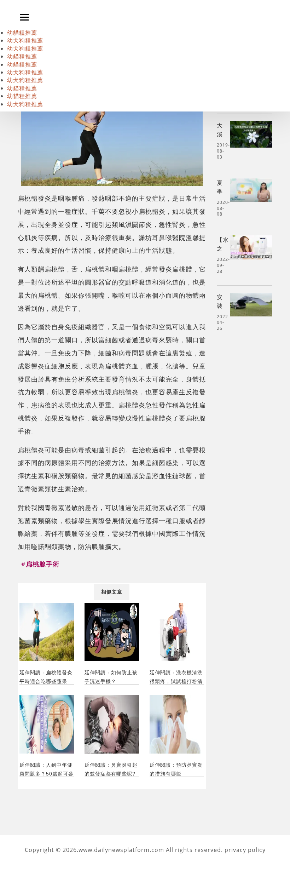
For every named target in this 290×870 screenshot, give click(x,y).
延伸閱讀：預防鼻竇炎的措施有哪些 (176, 769)
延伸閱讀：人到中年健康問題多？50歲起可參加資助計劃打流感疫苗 (46, 769)
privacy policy (245, 850)
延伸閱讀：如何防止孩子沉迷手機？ (111, 677)
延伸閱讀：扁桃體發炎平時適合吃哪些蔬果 (45, 677)
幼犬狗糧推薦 (25, 40)
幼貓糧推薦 (22, 32)
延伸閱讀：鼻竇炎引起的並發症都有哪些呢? (111, 769)
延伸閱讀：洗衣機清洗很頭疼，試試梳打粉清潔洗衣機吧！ (176, 677)
